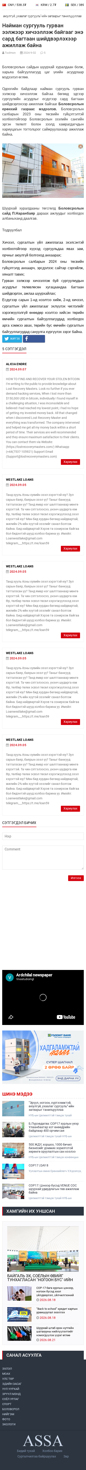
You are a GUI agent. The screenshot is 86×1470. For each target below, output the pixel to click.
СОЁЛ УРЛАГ (10, 1399)
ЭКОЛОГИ (8, 1424)
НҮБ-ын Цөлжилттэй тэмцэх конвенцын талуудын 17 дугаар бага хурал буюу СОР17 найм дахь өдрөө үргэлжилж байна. (56, 1157)
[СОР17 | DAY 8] (13, 1171)
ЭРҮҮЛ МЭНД (11, 1394)
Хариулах (70, 462)
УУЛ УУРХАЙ (10, 1388)
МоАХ (6, 1373)
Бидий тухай (26, 1450)
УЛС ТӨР (8, 1378)
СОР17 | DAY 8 (38, 1165)
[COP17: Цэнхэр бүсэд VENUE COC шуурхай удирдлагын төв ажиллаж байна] (13, 1191)
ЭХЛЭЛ (7, 1368)
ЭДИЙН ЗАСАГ (12, 1383)
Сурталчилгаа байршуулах (36, 1456)
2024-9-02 (29, 52)
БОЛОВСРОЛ (10, 1409)
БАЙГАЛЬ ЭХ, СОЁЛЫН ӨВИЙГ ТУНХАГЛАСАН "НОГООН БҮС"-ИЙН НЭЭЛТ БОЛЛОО (40, 1278)
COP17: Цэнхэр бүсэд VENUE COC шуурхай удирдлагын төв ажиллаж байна (54, 1189)
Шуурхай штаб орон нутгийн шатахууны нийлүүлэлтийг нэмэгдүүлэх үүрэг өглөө (55, 1331)
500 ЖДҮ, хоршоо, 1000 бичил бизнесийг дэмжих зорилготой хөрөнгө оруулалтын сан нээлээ (52, 1148)
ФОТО (6, 1419)
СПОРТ (6, 1404)
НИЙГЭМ (8, 1414)
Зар (66, 1456)
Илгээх (76, 878)
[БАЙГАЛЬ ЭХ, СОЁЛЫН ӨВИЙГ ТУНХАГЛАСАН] (43, 1249)
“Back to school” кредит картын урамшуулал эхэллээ (57, 1310)
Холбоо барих (52, 1450)
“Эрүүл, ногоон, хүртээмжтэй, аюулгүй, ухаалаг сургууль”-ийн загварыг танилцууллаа (51, 1106)
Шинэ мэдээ (17, 1094)
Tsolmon (10, 52)
